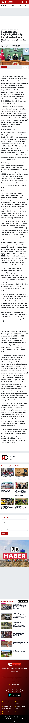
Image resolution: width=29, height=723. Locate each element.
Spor (21, 6)
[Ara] (24, 2)
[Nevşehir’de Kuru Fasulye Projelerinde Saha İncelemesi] (21, 501)
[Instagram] (12, 690)
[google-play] (14, 695)
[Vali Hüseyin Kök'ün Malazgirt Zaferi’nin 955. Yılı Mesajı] (21, 472)
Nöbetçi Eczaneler (8, 702)
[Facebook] (6, 690)
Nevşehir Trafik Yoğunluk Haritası (6, 707)
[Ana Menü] (26, 2)
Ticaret (27, 6)
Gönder (4, 533)
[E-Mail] (11, 460)
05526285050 (15, 681)
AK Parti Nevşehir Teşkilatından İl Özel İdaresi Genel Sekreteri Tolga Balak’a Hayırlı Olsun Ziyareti (21, 493)
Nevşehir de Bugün (13, 29)
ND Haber (12, 456)
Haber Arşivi (7, 714)
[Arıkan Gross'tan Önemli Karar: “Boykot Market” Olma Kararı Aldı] (7, 501)
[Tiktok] (17, 690)
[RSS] (22, 690)
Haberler (3, 29)
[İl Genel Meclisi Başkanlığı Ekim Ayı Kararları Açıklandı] (14, 56)
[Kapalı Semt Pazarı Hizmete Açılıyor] (7, 485)
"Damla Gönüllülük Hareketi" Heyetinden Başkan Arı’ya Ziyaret (7, 478)
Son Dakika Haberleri (22, 711)
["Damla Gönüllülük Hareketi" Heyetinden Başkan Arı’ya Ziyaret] (7, 472)
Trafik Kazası (5, 6)
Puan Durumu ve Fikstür (20, 707)
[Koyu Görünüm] (22, 2)
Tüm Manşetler (7, 711)
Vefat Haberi (14, 6)
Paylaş (4, 67)
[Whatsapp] (20, 690)
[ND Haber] (7, 2)
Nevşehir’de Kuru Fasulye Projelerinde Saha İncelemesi (20, 507)
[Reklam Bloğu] (14, 553)
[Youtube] (14, 690)
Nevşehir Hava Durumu (19, 702)
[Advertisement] (14, 582)
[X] (9, 690)
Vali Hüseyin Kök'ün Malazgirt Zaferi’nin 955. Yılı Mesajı (20, 478)
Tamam (18, 721)
